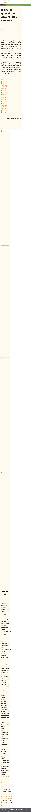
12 (5, 798)
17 (1, 800)
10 (1, 798)
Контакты (3, 699)
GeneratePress (20, 811)
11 (3, 798)
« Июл (2, 807)
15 (10, 798)
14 (8, 798)
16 (11, 798)
